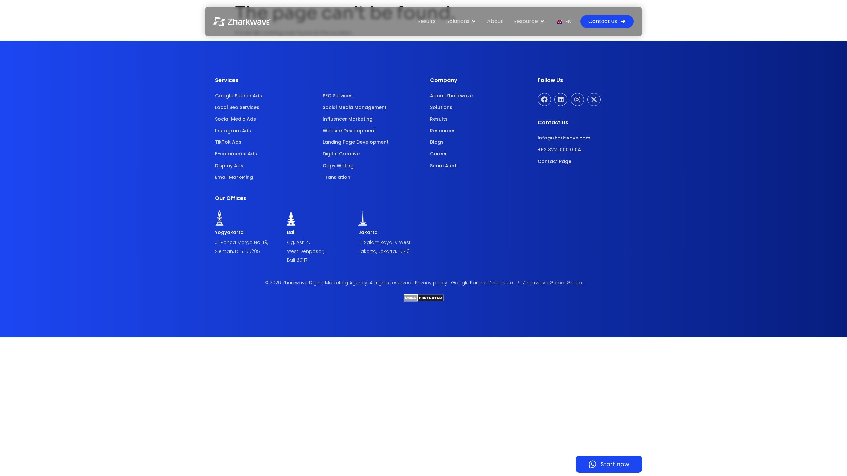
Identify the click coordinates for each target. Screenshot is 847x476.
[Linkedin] (560, 99)
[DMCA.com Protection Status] (424, 300)
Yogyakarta (229, 232)
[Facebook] (544, 99)
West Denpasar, (305, 251)
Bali (291, 232)
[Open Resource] (542, 21)
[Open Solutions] (473, 21)
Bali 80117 (297, 260)
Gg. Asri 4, (298, 242)
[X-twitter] (594, 99)
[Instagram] (577, 99)
